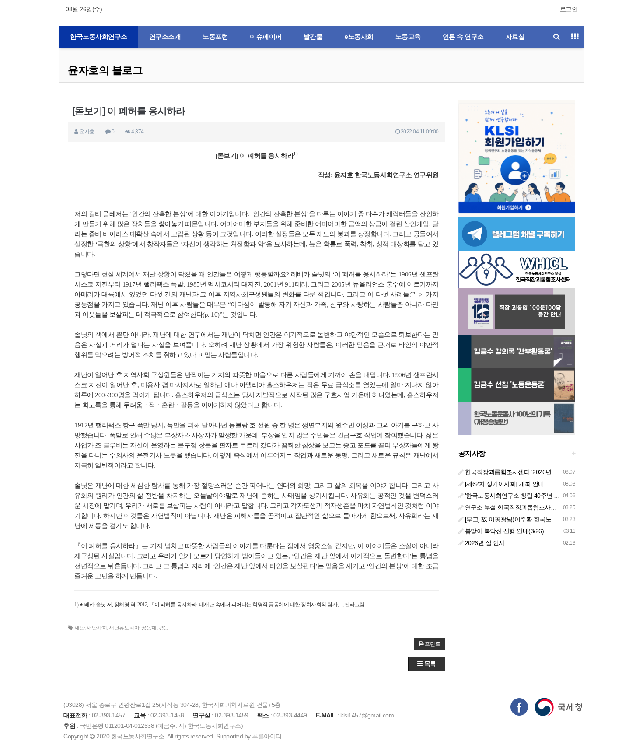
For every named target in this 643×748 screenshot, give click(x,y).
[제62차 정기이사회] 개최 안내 (503, 483)
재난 (79, 628)
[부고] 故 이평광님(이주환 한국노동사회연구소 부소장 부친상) (545, 519)
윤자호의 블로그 (105, 70)
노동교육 (408, 37)
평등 (164, 628)
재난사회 (97, 628)
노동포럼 (215, 37)
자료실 (515, 37)
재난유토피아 (124, 628)
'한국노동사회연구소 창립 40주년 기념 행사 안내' (528, 495)
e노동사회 (359, 37)
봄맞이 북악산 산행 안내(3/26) (503, 531)
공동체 (149, 628)
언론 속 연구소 (463, 37)
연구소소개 (165, 37)
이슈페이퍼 (266, 37)
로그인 (569, 9)
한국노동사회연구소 (98, 37)
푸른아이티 (267, 736)
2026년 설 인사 (484, 542)
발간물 (313, 37)
